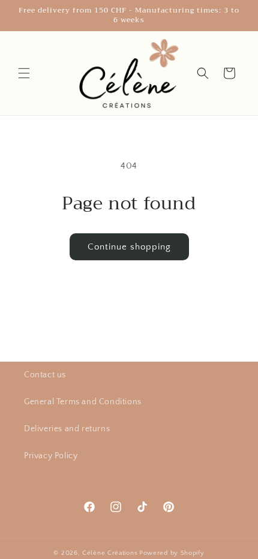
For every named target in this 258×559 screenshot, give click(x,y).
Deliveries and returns (67, 429)
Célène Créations (109, 553)
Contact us (45, 375)
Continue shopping (129, 247)
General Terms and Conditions (83, 402)
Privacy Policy (50, 456)
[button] (24, 73)
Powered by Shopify (172, 553)
